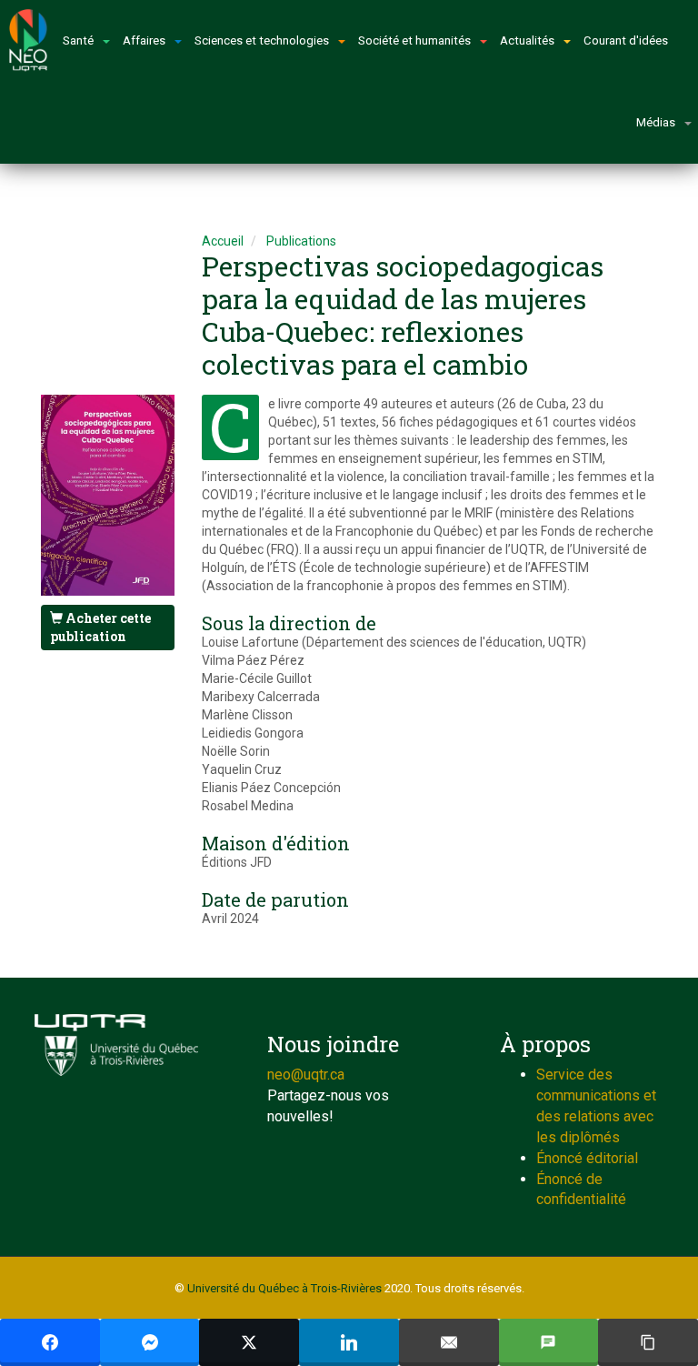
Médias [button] (655, 122)
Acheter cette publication (100, 627)
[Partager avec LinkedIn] (349, 1342)
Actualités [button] (527, 40)
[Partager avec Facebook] (50, 1342)
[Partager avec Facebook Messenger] (150, 1342)
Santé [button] (78, 40)
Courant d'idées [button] (625, 40)
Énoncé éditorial (587, 1158)
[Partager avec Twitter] (249, 1342)
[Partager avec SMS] (549, 1342)
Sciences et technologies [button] (261, 40)
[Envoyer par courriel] (449, 1342)
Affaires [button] (144, 40)
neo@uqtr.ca (305, 1074)
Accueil (223, 241)
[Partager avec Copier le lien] (648, 1342)
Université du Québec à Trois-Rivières (284, 1288)
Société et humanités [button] (414, 40)
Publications (301, 241)
